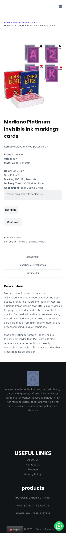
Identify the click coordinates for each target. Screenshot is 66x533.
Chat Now (13, 222)
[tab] (33, 257)
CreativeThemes (44, 529)
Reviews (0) (33, 273)
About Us (33, 459)
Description (32, 257)
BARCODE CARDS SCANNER (32, 497)
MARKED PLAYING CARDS (33, 505)
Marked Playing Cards (32, 241)
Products (33, 469)
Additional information (33, 265)
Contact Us (33, 464)
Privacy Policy (32, 474)
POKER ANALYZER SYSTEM (33, 513)
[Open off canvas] (60, 6)
